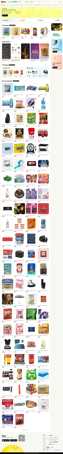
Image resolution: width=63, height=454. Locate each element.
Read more (4, 15)
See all (47, 41)
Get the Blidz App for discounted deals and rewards (31, 453)
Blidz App (31, 1)
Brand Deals (30, 68)
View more (24, 430)
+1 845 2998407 (55, 438)
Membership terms (45, 438)
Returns (44, 441)
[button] (6, 33)
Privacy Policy (44, 442)
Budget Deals (7, 68)
